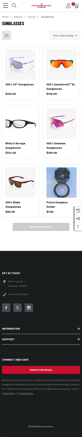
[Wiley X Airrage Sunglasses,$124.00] (20, 123)
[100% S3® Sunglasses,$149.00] (20, 64)
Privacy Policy (8, 393)
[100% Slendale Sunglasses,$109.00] (61, 123)
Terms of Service (26, 393)
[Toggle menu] (6, 5)
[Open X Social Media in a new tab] (17, 307)
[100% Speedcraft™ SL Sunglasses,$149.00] (61, 64)
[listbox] (65, 35)
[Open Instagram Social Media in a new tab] (29, 307)
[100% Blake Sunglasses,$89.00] (20, 182)
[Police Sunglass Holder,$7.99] (61, 182)
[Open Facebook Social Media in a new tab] (6, 307)
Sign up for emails (41, 369)
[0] (76, 5)
